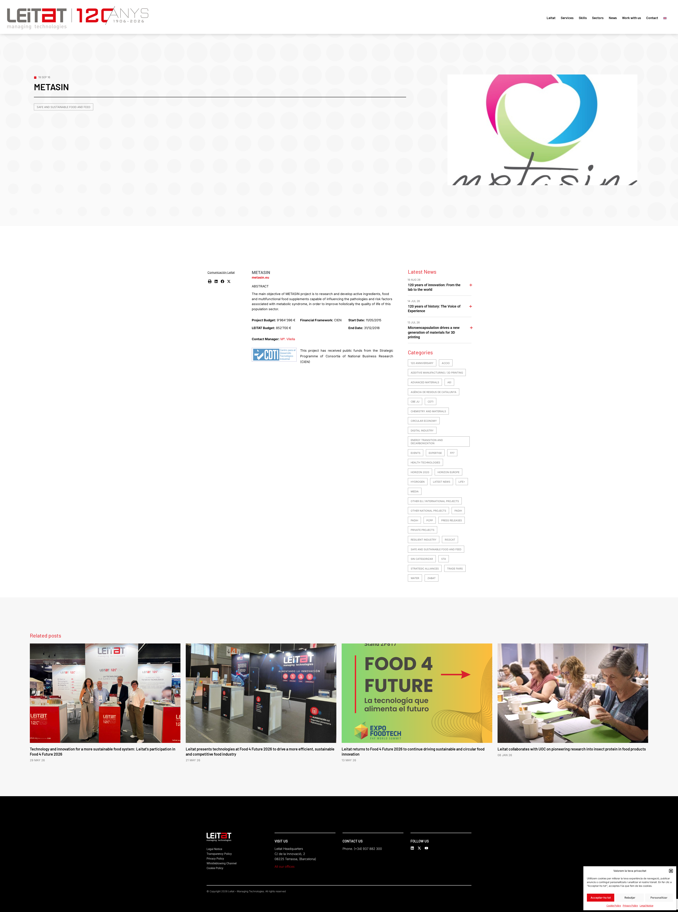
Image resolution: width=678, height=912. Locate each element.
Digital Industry (422, 430)
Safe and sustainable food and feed (63, 107)
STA (443, 558)
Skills (583, 18)
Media (415, 491)
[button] (671, 871)
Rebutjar (630, 897)
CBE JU (415, 401)
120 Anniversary (422, 363)
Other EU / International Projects (435, 501)
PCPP (429, 520)
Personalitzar (658, 897)
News (613, 18)
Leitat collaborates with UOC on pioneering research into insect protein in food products (572, 749)
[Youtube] (426, 848)
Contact (652, 18)
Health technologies (425, 462)
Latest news (441, 481)
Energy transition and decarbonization (427, 442)
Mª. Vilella (287, 339)
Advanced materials (425, 382)
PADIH (458, 510)
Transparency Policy (219, 854)
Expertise (435, 452)
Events (415, 452)
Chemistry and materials (428, 411)
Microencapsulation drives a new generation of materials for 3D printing (434, 332)
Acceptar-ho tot (601, 897)
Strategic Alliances (425, 568)
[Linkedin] (412, 848)
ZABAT (431, 578)
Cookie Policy (613, 905)
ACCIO (446, 363)
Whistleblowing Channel (222, 863)
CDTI (430, 401)
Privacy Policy (630, 905)
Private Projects (422, 529)
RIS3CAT (450, 539)
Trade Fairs (455, 568)
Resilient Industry (423, 539)
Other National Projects (428, 510)
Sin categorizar (422, 558)
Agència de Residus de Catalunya (433, 392)
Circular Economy (424, 420)
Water (415, 578)
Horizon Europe (448, 472)
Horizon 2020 (420, 472)
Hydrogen (418, 481)
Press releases (451, 520)
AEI (449, 382)
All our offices (285, 866)
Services (567, 18)
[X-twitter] (419, 848)
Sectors (597, 18)
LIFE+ (462, 481)
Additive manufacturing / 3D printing (437, 372)
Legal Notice (646, 905)
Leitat (551, 18)
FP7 (452, 452)
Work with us (631, 18)
